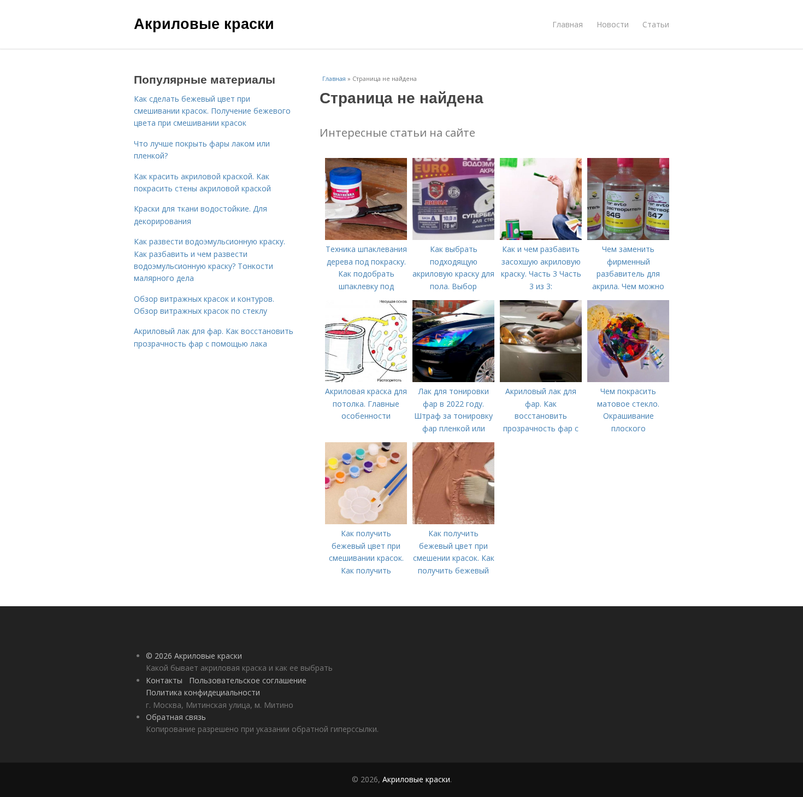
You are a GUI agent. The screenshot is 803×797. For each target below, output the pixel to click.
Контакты (164, 680)
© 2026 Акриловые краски (194, 656)
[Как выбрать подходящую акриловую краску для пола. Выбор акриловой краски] (453, 237)
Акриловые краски (204, 23)
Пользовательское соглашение (247, 680)
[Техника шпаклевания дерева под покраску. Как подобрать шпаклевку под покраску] (366, 237)
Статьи (655, 24)
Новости (613, 24)
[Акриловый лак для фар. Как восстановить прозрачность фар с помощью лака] (541, 379)
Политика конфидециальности (203, 692)
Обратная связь (176, 717)
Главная (567, 24)
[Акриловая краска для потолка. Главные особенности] (366, 379)
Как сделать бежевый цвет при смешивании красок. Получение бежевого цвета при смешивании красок (212, 110)
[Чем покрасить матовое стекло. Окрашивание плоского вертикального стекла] (628, 379)
